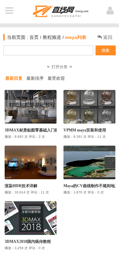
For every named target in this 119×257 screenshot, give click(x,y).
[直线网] (60, 10)
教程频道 (52, 37)
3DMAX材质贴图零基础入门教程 (34, 130)
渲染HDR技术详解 (21, 186)
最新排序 (35, 78)
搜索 (105, 50)
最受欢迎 (56, 78)
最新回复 (13, 78)
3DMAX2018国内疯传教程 (28, 241)
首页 (33, 37)
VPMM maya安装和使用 (84, 130)
